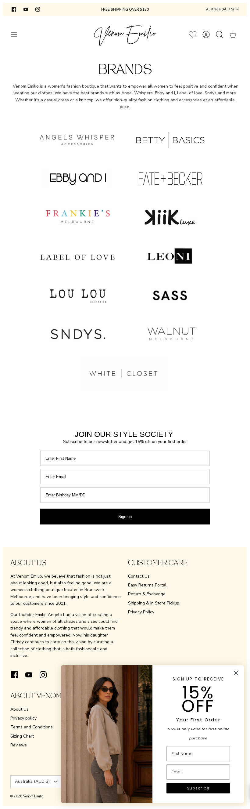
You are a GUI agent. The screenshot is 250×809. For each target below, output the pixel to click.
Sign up (125, 516)
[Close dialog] (236, 673)
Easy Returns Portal (147, 585)
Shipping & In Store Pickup (153, 603)
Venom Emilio (33, 796)
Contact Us (139, 576)
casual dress (56, 100)
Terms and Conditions (31, 727)
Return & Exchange (147, 594)
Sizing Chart (22, 736)
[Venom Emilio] (125, 34)
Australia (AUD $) (220, 9)
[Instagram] (38, 9)
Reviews (18, 745)
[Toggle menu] (17, 34)
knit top (86, 100)
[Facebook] (14, 9)
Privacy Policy (141, 612)
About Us (19, 709)
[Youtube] (26, 9)
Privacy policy (23, 718)
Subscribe (198, 788)
